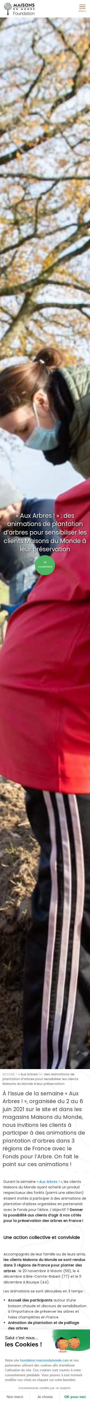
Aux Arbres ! (49, 1181)
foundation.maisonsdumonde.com (44, 1360)
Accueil (8, 1074)
